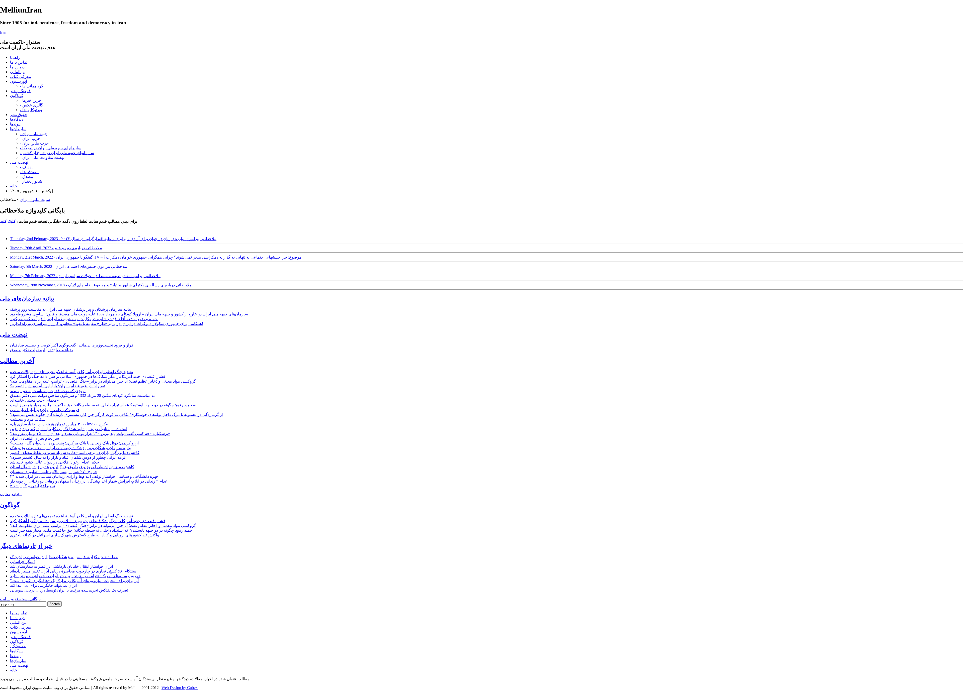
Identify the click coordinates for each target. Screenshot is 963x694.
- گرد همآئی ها (31, 86)
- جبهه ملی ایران (33, 134)
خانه (13, 186)
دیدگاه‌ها (16, 119)
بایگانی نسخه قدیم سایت (20, 599)
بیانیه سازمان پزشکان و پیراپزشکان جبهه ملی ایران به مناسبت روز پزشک (70, 309)
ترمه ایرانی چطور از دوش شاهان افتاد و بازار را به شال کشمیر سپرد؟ (67, 457)
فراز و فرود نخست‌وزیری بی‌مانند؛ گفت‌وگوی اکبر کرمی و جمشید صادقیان (71, 345)
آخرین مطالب (17, 361)
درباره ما (17, 67)
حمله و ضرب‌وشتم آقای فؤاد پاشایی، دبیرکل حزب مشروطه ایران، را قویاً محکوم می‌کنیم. (84, 319)
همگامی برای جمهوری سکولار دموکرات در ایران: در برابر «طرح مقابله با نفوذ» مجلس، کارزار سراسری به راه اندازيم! (106, 323)
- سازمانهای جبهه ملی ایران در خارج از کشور (57, 153)
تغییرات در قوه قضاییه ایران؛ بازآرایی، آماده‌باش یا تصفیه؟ (57, 386)
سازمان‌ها (18, 129)
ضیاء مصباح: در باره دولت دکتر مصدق (41, 350)
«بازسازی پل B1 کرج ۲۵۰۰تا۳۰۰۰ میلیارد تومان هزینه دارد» (59, 424)
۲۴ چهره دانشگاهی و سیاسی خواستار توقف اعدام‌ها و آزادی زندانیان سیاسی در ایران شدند (84, 476)
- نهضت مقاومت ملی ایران (42, 157)
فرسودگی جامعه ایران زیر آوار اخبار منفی (44, 410)
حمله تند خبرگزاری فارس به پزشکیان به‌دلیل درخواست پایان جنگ (64, 557)
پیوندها (15, 124)
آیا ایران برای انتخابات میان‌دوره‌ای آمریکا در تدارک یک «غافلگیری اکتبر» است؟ (74, 581)
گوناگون (16, 95)
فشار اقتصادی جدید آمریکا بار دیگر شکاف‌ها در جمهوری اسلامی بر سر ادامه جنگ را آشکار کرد (87, 376)
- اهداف (26, 167)
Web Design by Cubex (180, 687)
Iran (3, 32)
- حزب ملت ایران (34, 143)
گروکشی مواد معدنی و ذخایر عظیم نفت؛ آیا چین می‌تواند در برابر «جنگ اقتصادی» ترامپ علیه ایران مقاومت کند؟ (103, 381)
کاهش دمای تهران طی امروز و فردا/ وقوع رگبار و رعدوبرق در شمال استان (72, 467)
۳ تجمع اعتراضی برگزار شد (32, 486)
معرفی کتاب (20, 76)
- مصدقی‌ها (29, 172)
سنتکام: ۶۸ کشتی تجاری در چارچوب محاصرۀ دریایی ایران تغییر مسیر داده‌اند (73, 571)
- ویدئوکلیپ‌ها (31, 110)
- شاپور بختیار (31, 181)
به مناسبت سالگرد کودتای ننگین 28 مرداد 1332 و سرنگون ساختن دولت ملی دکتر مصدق (82, 395)
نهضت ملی (19, 162)
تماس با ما (18, 62)
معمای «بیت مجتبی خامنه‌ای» (34, 400)
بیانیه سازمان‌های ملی (27, 298)
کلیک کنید (8, 221)
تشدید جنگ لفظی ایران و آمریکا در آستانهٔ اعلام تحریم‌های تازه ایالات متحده (71, 372)
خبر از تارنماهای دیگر (26, 546)
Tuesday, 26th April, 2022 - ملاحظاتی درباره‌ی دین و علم (56, 248)
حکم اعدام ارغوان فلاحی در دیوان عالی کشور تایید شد (54, 462)
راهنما (15, 57)
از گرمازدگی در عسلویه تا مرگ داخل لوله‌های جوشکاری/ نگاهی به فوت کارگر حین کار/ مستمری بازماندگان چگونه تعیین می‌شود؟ (116, 414)
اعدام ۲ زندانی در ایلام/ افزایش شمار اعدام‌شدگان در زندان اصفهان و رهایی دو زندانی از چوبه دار (89, 481)
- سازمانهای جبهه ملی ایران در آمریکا (50, 148)
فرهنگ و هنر (20, 91)
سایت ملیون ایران (35, 199)
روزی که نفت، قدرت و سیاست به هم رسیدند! (48, 391)
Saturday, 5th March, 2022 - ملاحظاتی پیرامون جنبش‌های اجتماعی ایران (68, 266)
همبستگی (18, 646)
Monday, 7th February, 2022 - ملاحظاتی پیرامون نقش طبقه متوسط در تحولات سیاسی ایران (85, 276)
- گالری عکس (31, 105)
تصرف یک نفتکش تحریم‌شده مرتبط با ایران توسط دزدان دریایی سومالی (69, 590)
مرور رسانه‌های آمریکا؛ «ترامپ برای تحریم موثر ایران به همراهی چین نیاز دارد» (75, 576)
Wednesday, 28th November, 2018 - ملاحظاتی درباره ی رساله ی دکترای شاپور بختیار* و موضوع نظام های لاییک (101, 285)
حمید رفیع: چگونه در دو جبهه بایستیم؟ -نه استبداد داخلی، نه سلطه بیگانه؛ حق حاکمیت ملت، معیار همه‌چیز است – (102, 405)
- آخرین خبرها (31, 100)
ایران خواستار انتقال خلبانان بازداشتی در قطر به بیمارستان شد (61, 566)
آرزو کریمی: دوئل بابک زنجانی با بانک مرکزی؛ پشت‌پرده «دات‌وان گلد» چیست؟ (74, 443)
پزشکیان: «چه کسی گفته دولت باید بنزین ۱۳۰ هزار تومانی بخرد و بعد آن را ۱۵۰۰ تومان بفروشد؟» (90, 433)
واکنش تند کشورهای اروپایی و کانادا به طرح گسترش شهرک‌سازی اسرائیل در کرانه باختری (84, 535)
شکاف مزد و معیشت (27, 419)
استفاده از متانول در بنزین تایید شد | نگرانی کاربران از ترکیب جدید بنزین (68, 429)
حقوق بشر (18, 114)
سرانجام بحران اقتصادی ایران (34, 438)
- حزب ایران (30, 138)
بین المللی (18, 72)
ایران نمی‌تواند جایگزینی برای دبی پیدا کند (43, 585)
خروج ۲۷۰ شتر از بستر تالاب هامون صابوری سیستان (53, 472)
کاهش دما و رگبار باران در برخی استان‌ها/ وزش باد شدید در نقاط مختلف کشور (74, 452)
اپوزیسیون (18, 81)
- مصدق (26, 176)
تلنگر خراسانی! (22, 561)
